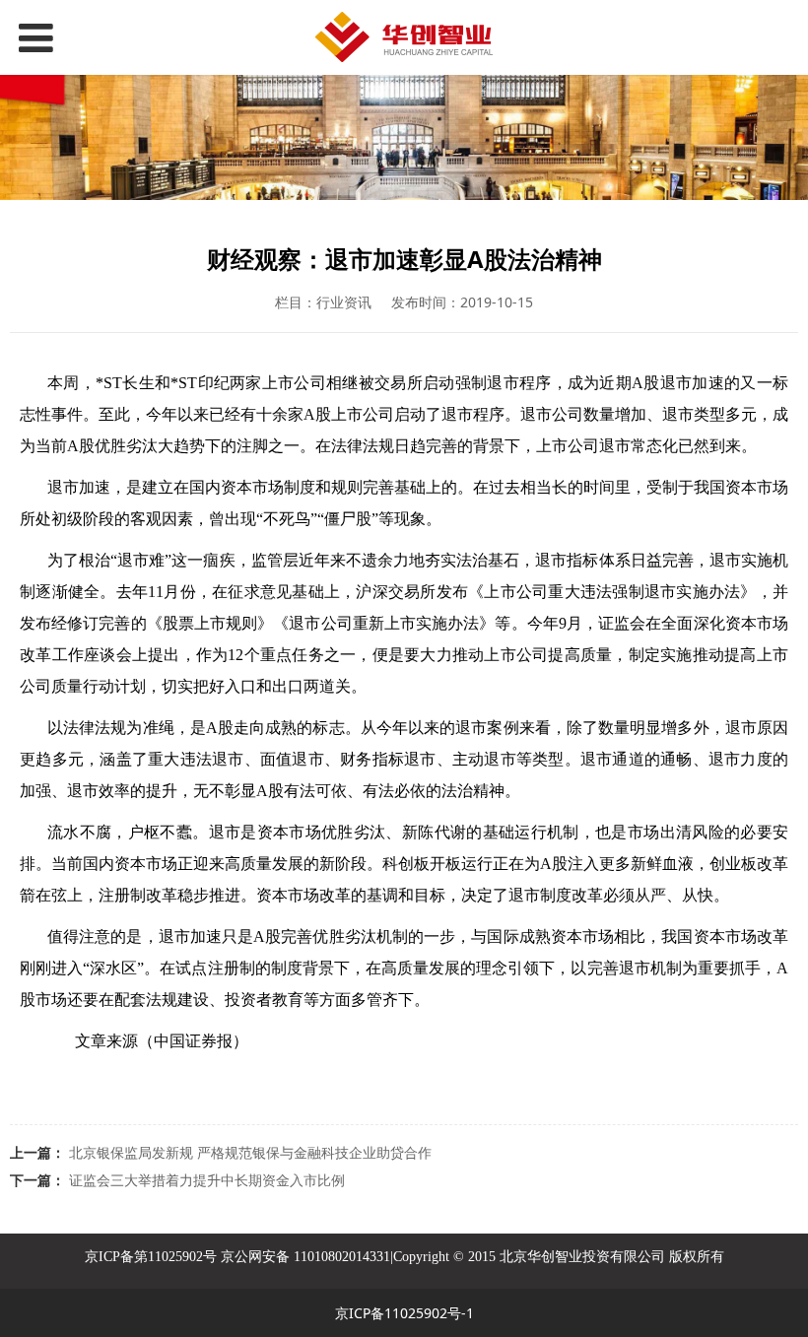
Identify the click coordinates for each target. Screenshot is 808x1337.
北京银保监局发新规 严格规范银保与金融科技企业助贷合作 (250, 1152)
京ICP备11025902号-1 (404, 1313)
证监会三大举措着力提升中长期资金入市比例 (207, 1179)
